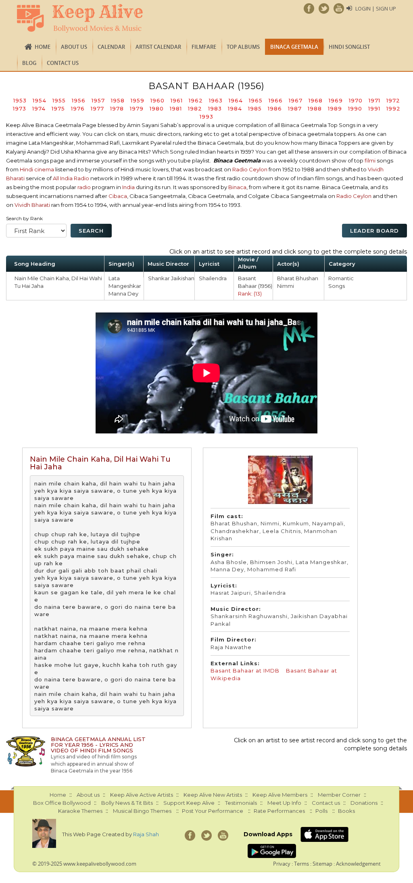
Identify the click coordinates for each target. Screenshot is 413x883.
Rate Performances (279, 811)
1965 (256, 100)
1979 (137, 108)
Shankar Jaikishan (171, 278)
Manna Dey (123, 293)
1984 (235, 108)
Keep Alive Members (279, 794)
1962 (196, 100)
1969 (336, 100)
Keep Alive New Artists (213, 794)
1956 (79, 100)
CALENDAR (111, 46)
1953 (20, 100)
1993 (206, 116)
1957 (98, 100)
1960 (157, 100)
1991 (374, 108)
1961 (177, 100)
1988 (315, 108)
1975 (58, 108)
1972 (393, 100)
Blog (29, 63)
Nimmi (285, 286)
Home (42, 46)
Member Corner (339, 794)
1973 (19, 108)
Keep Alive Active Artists (141, 794)
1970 (356, 100)
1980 (157, 108)
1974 (39, 108)
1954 (39, 100)
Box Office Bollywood (62, 803)
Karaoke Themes (80, 811)
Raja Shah (146, 834)
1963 (216, 100)
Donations (364, 803)
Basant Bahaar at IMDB (246, 670)
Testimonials (241, 803)
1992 (393, 108)
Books (346, 811)
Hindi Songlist (349, 46)
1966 (276, 100)
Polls (321, 811)
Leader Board (374, 230)
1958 (118, 100)
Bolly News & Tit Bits (127, 803)
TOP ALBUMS (243, 46)
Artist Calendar (158, 46)
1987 (295, 108)
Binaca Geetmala (294, 46)
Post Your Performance (212, 811)
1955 (59, 100)
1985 (255, 108)
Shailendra (213, 278)
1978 (117, 108)
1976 (78, 108)
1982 (195, 108)
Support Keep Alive (189, 803)
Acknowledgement (358, 863)
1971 (374, 100)
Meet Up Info (284, 803)
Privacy (281, 863)
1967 (295, 100)
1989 (335, 108)
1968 (316, 100)
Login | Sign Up (375, 8)
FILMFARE (204, 46)
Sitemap (322, 863)
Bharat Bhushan (297, 278)
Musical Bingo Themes (142, 811)
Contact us (63, 63)
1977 (97, 108)
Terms (301, 863)
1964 (236, 100)
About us (74, 46)
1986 (275, 108)
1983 (215, 108)
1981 (176, 108)
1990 (355, 108)
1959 (137, 100)
